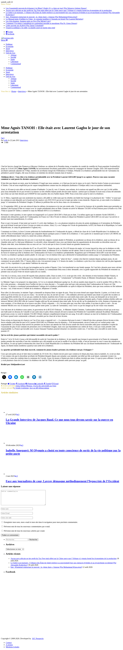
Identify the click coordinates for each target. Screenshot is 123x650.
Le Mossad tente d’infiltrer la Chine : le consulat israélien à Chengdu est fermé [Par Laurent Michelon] (44, 19)
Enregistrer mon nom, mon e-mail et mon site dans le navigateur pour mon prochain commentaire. (41, 522)
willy (6, 140)
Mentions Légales (12, 647)
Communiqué (16, 64)
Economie (9, 46)
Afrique (13, 55)
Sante (13, 59)
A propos (9, 645)
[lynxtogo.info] (7, 38)
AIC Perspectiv (37, 639)
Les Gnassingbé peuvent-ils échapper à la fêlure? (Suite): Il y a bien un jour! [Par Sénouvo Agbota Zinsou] (46, 8)
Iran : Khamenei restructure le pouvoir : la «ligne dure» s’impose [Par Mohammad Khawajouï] (41, 17)
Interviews (10, 51)
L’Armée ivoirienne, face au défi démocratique (31, 388)
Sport (8, 49)
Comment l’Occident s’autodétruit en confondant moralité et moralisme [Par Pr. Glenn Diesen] (41, 23)
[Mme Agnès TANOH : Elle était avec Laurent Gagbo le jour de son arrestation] (31, 122)
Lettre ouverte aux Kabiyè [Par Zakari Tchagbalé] (24, 26)
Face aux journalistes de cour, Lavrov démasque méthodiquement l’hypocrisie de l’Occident (62, 481)
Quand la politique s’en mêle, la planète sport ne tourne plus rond (30, 28)
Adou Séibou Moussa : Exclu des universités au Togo (36, 386)
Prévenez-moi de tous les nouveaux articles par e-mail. (24, 531)
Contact (9, 643)
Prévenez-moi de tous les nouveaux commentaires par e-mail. (27, 527)
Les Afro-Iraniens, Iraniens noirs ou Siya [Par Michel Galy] (28, 21)
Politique (9, 44)
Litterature (14, 62)
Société (13, 57)
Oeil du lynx (10, 53)
